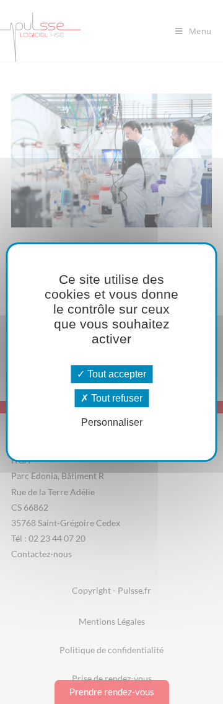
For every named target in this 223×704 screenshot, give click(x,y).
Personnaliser (111, 423)
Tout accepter (115, 374)
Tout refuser (115, 398)
